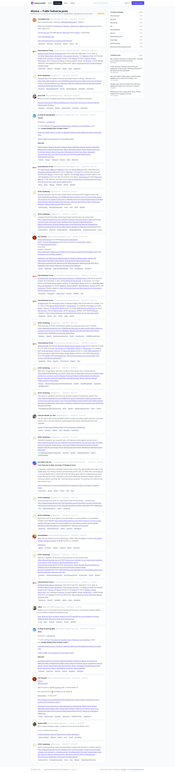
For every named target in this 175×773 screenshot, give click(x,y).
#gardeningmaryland (52, 89)
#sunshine (73, 154)
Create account (138, 3)
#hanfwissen (87, 716)
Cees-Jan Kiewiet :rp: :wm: (47, 415)
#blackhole (42, 44)
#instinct (73, 622)
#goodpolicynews (43, 386)
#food (40, 185)
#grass (66, 149)
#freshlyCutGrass (82, 663)
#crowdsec (48, 548)
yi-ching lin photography (46, 115)
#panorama (60, 152)
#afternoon (49, 661)
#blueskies (75, 160)
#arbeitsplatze (79, 269)
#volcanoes (58, 44)
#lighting (72, 361)
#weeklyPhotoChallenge (46, 157)
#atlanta (45, 147)
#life (67, 491)
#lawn (51, 666)
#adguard (62, 548)
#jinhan (49, 316)
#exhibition (77, 69)
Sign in (127, 3)
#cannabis (88, 269)
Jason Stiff (41, 95)
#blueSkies (76, 147)
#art (40, 508)
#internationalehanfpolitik (60, 269)
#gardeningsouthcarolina (60, 336)
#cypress (89, 147)
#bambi (84, 661)
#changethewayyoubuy (55, 207)
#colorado (66, 453)
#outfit (71, 737)
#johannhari (66, 716)
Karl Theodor (42, 237)
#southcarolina (80, 336)
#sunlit (61, 154)
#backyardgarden (62, 230)
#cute (89, 661)
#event (91, 575)
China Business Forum (45, 50)
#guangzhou (50, 293)
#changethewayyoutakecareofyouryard (50, 409)
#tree (98, 666)
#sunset (93, 666)
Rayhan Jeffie (42, 723)
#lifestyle (76, 293)
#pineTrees (78, 152)
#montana (41, 108)
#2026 (40, 147)
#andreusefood (43, 207)
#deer (47, 663)
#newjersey (66, 508)
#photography (69, 152)
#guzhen (55, 361)
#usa (71, 269)
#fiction (56, 491)
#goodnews (97, 384)
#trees (40, 668)
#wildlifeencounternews (93, 336)
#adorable (41, 661)
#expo (70, 69)
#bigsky (57, 108)
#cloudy (82, 147)
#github (55, 430)
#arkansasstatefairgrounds (54, 575)
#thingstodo (77, 528)
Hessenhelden (43, 535)
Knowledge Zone (43, 19)
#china (49, 361)
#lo (77, 44)
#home (62, 89)
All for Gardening (44, 75)
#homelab (67, 430)
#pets (45, 622)
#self (60, 430)
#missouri (69, 528)
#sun (49, 154)
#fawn (62, 663)
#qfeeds (55, 548)
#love (72, 491)
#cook (66, 207)
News (65, 3)
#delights (72, 185)
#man (65, 737)
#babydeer (72, 671)
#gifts (66, 316)
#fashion (69, 293)
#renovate (48, 430)
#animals (51, 622)
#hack (93, 409)
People (72, 3)
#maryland (82, 89)
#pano (54, 152)
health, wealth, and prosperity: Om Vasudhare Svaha (56, 139)
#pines (85, 152)
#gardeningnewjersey (49, 508)
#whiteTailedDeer (79, 668)
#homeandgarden (71, 89)
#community (42, 491)
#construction (83, 575)
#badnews (41, 336)
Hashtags (57, 3)
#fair (82, 293)
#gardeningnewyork (86, 384)
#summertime (42, 154)
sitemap (74, 769)
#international (61, 293)
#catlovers (59, 622)
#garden (82, 207)
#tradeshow (42, 69)
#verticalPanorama (84, 154)
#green (78, 149)
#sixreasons (49, 108)
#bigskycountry (66, 108)
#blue (70, 147)
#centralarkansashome (70, 575)
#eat (71, 207)
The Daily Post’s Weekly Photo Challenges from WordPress (70, 126)
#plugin (41, 548)
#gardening (42, 528)
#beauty (65, 147)
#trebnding (78, 737)
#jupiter (65, 44)
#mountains (84, 108)
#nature (48, 152)
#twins (54, 668)
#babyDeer (69, 661)
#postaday (91, 152)
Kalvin (40, 607)
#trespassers (47, 668)
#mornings (41, 152)
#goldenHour (58, 149)
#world (64, 69)
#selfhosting (75, 430)
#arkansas (42, 575)
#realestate (90, 89)
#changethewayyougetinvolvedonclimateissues (58, 384)
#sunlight (55, 154)
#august (51, 147)
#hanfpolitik (48, 269)
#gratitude (72, 149)
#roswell (87, 666)
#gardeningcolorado (83, 453)
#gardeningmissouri (53, 528)
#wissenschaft (49, 716)
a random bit (50, 122)
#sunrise (67, 154)
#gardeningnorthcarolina (88, 760)
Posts (50, 3)
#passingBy (57, 666)
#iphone (90, 149)
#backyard (58, 147)
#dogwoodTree (43, 149)
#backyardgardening (75, 230)
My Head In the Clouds (45, 462)
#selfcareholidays (44, 737)
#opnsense (76, 548)
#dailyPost (95, 147)
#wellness (59, 185)
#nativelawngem (43, 455)
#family (50, 491)
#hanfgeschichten (77, 716)
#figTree (51, 149)
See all (140, 12)
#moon (72, 44)
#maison (49, 69)
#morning (96, 149)
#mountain (75, 108)
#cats (40, 622)
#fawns (67, 663)
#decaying (50, 44)
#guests (40, 666)
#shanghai (57, 69)
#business (41, 89)
